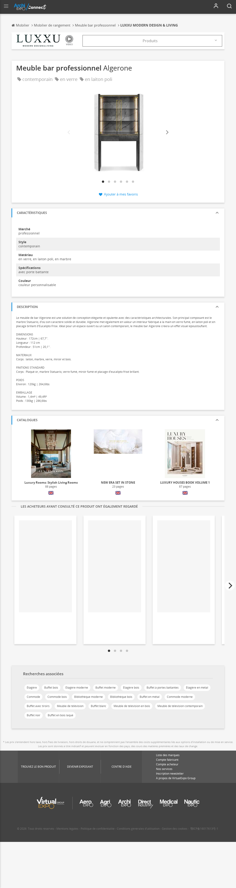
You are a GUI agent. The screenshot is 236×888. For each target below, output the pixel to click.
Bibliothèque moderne (88, 697)
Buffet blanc (98, 706)
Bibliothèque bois (121, 697)
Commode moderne (180, 697)
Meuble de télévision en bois (132, 706)
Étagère (32, 688)
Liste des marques (168, 755)
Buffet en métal (149, 697)
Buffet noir (33, 715)
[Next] (166, 132)
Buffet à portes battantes (163, 688)
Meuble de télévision (70, 706)
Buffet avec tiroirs (38, 706)
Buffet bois (51, 688)
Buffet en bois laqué (60, 715)
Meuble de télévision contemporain (180, 706)
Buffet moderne (105, 688)
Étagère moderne (76, 688)
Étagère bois (131, 688)
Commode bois (57, 697)
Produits (150, 40)
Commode (33, 697)
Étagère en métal (197, 688)
